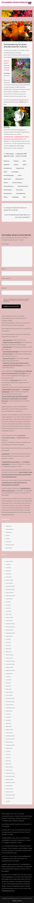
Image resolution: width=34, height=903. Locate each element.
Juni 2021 (8, 754)
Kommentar (6, 244)
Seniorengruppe (8, 190)
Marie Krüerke (10, 154)
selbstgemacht (19, 179)
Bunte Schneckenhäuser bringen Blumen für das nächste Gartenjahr (17, 216)
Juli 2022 (8, 714)
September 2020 (10, 782)
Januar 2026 (9, 583)
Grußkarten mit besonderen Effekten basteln (16, 363)
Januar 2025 (9, 620)
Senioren (6, 182)
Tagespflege (15, 197)
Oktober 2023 (9, 667)
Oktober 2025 (9, 592)
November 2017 (10, 798)
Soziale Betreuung (20, 193)
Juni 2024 (8, 642)
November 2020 (10, 776)
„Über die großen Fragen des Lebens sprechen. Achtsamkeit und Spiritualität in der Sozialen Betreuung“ (15, 399)
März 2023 (8, 689)
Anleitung (16, 161)
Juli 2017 (8, 801)
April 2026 (8, 574)
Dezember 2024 (10, 624)
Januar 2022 (9, 733)
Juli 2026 (8, 564)
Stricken (6, 197)
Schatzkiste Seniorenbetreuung (17, 2)
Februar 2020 (9, 789)
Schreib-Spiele (10, 545)
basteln (24, 164)
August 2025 (9, 599)
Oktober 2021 (9, 742)
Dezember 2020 (10, 773)
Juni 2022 (8, 717)
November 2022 (10, 701)
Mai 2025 (8, 608)
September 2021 (10, 745)
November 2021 (10, 739)
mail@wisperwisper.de (8, 891)
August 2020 (9, 785)
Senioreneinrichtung (23, 186)
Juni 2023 (8, 680)
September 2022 (10, 708)
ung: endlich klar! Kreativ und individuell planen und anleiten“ (16, 139)
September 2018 (10, 795)
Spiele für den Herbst (9, 358)
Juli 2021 (8, 751)
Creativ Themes (17, 900)
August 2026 (9, 561)
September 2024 (10, 633)
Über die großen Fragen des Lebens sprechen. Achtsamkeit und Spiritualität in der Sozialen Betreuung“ (17, 474)
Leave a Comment (21, 156)
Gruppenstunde (20, 168)
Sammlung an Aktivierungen (18, 100)
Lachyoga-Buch (7, 340)
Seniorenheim (19, 190)
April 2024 (8, 648)
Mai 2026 (8, 571)
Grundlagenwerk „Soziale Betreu (13, 136)
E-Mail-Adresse (6, 278)
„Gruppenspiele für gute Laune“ (11, 389)
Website (4, 288)
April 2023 (8, 686)
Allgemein (6, 156)
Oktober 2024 (9, 630)
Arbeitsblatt (6, 164)
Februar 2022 (9, 729)
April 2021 (8, 761)
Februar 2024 (9, 655)
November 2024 (10, 627)
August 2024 (9, 636)
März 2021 (8, 764)
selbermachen (7, 179)
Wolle (24, 197)
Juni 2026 (8, 567)
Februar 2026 (9, 580)
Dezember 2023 (10, 661)
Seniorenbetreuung (8, 186)
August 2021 (9, 748)
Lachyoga (8, 541)
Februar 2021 (9, 767)
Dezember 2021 (10, 736)
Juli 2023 (8, 676)
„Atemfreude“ (14, 380)
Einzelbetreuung (8, 168)
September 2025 (10, 595)
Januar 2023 (9, 695)
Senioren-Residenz (17, 182)
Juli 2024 (8, 639)
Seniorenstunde (8, 193)
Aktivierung (6, 161)
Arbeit (24, 161)
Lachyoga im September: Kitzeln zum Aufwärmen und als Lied (15, 209)
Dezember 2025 (10, 586)
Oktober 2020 (9, 779)
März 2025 (8, 614)
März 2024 (8, 652)
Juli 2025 (8, 602)
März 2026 (8, 577)
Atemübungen (10, 529)
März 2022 (8, 726)
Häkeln (5, 172)
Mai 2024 (8, 645)
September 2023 (10, 670)
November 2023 (10, 664)
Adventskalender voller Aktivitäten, (13, 365)
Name (4, 269)
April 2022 (8, 723)
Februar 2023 (9, 692)
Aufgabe (16, 164)
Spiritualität (9, 548)
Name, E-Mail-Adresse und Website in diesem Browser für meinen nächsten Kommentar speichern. (17, 300)
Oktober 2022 (9, 704)
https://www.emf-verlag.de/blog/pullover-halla (7, 65)
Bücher (8, 535)
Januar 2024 (9, 658)
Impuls (19, 175)
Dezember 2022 (10, 698)
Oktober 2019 (9, 792)
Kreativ (12, 156)
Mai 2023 (8, 683)
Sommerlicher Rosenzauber (11, 351)
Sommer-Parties (7, 354)
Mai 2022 (8, 720)
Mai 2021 (8, 757)
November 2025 (10, 589)
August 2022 (9, 711)
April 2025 (8, 611)
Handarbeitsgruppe (9, 175)
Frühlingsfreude (7, 347)
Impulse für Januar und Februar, (11, 342)
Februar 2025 (9, 617)
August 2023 (9, 673)
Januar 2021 (9, 770)
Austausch (8, 532)
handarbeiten (14, 172)
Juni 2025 (8, 605)
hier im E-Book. (10, 87)
